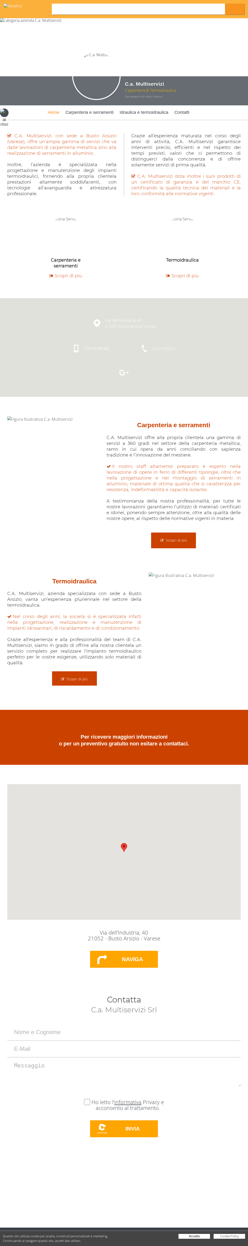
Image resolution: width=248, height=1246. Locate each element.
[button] (124, 847)
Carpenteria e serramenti (89, 112)
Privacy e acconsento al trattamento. (130, 1104)
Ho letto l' (103, 1102)
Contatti (181, 112)
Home (53, 112)
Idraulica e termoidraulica (144, 112)
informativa (127, 1102)
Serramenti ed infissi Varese (143, 96)
